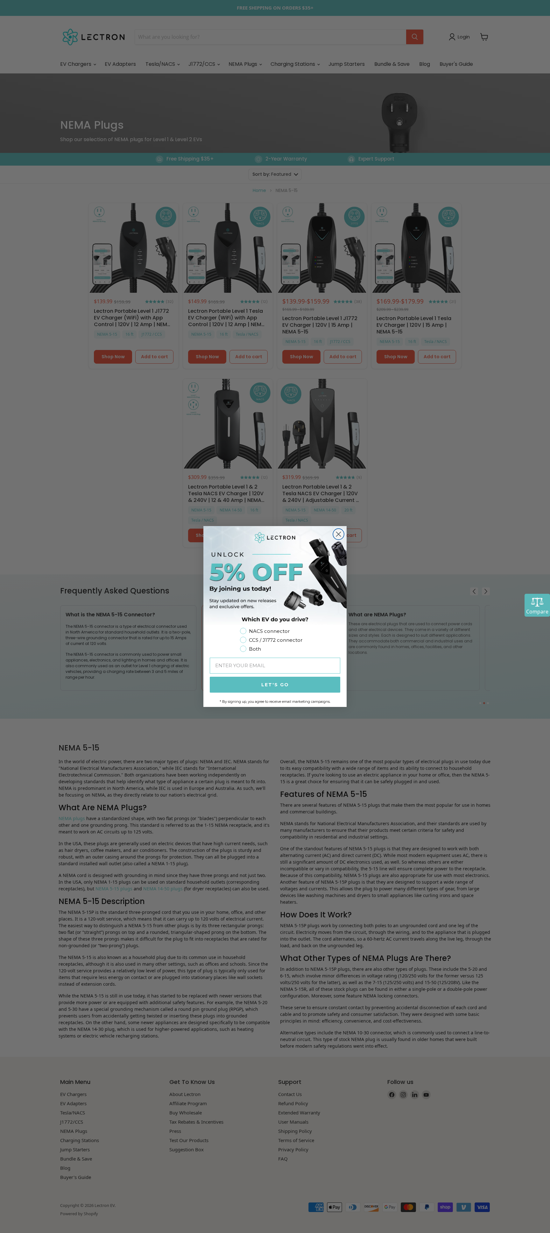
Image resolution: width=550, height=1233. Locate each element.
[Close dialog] (338, 534)
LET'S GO (275, 685)
